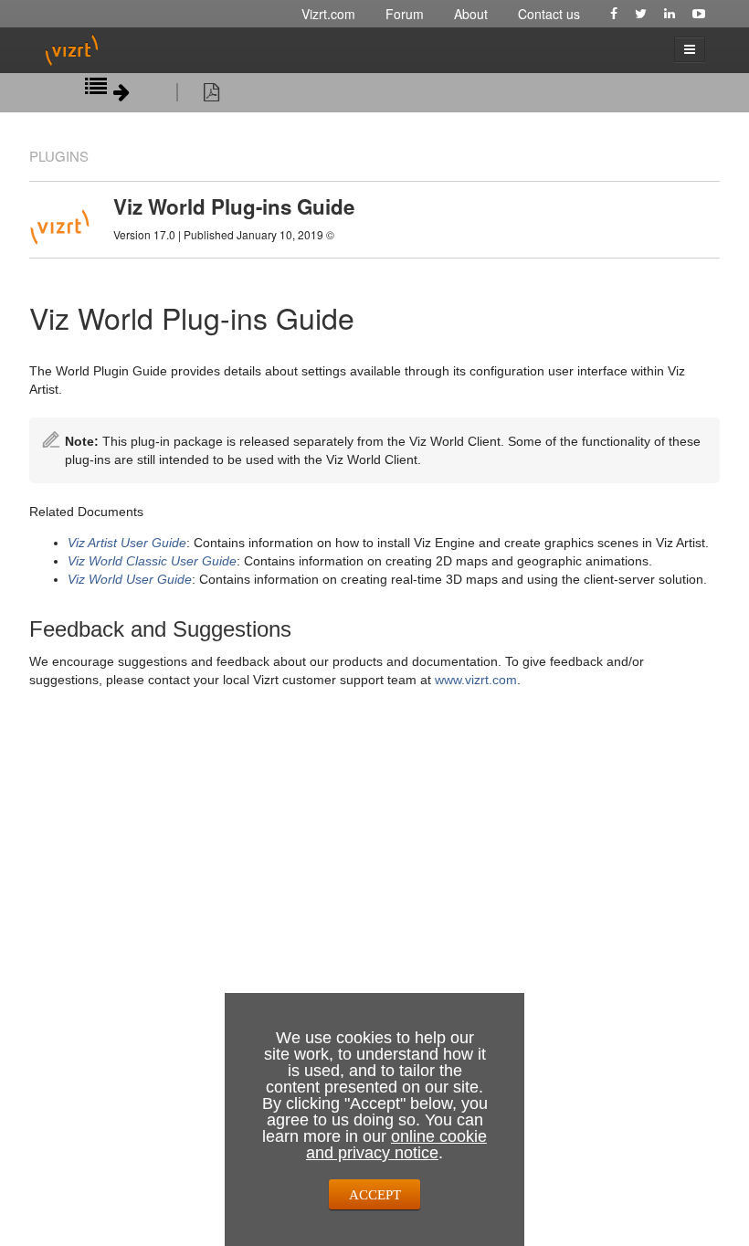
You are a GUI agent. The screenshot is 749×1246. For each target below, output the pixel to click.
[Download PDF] (211, 95)
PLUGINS (59, 155)
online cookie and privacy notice (396, 1144)
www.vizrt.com (476, 679)
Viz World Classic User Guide (152, 561)
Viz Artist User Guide (127, 542)
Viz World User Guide (130, 579)
